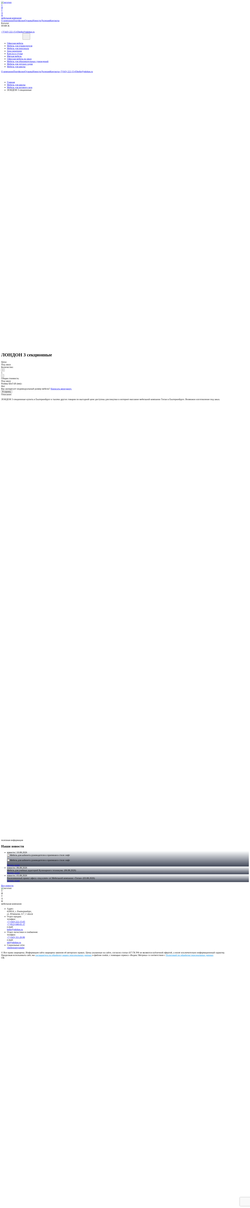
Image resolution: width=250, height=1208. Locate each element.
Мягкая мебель (14, 56)
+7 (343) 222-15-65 (16, 921)
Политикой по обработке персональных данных (189, 955)
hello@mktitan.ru (27, 32)
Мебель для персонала (18, 48)
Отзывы (29, 20)
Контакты (54, 20)
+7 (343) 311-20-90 (16, 937)
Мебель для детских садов (20, 64)
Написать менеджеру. (61, 389)
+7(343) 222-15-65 (10, 32)
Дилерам (45, 20)
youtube (20, 947)
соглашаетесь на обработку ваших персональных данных (63, 955)
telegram (13, 947)
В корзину (6, 392)
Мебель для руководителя (19, 46)
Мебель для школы (16, 66)
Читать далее (13, 865)
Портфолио (19, 20)
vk (8, 947)
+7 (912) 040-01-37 (16, 924)
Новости (37, 20)
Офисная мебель (15, 43)
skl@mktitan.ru (14, 942)
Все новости (7, 885)
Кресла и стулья (15, 53)
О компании (7, 20)
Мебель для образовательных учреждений (27, 61)
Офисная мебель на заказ (19, 59)
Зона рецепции (14, 51)
